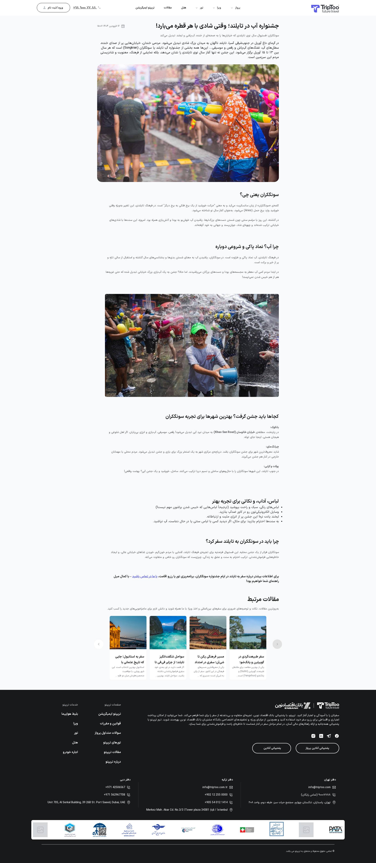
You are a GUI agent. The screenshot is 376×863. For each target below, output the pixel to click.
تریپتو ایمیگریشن (145, 8)
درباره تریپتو (113, 761)
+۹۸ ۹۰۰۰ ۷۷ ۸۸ (85, 7)
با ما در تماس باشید (144, 576)
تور (76, 733)
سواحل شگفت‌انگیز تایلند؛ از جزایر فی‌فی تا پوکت (169, 659)
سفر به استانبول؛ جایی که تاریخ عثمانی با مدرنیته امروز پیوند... (129, 659)
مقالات (168, 8)
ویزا (75, 723)
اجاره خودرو (70, 752)
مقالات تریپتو (112, 752)
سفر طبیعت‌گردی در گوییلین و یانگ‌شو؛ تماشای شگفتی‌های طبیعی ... (251, 659)
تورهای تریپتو (112, 742)
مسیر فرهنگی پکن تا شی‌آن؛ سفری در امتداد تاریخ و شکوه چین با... (209, 659)
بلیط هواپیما (69, 714)
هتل (183, 8)
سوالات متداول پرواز (108, 733)
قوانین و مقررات (110, 723)
